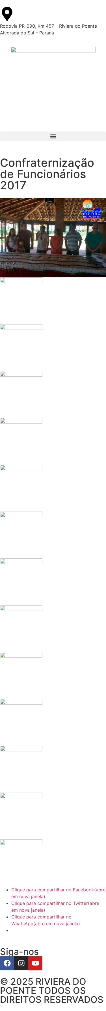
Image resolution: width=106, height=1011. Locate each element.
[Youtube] (35, 963)
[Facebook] (7, 963)
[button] (53, 136)
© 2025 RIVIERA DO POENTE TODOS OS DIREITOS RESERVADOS (51, 990)
